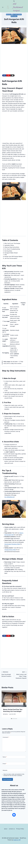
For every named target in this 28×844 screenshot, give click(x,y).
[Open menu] (3, 7)
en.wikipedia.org (9, 497)
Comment (6, 737)
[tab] (11, 718)
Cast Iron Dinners (17, 14)
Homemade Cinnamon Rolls (12, 544)
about (5, 828)
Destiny (6, 714)
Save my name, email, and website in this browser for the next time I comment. (14, 775)
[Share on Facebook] (4, 75)
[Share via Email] (12, 75)
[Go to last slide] (4, 704)
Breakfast (8, 14)
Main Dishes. (14, 16)
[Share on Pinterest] (8, 75)
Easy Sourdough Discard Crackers (6, 674)
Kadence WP (17, 840)
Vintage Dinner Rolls (10, 549)
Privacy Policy (20, 828)
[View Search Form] (14, 1)
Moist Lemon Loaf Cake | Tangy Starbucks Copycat (21, 675)
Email (5, 763)
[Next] (24, 704)
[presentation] (14, 698)
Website (5, 770)
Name (5, 757)
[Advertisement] (14, 60)
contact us (12, 828)
